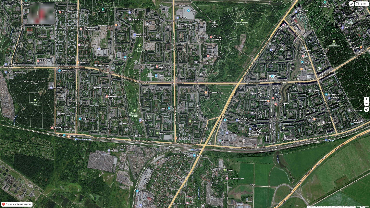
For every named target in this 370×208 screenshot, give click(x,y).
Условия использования (330, 207)
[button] (351, 3)
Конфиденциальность (347, 207)
